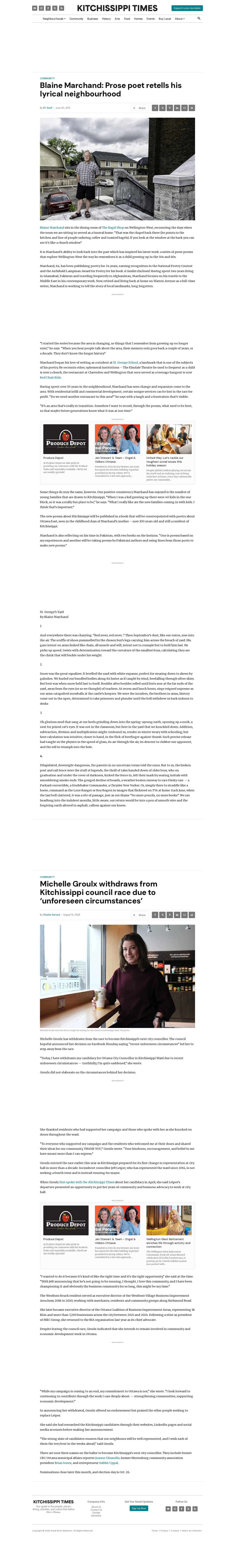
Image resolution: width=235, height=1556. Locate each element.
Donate (96, 1512)
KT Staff (47, 108)
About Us (96, 1506)
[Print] (192, 108)
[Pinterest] (170, 108)
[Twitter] (54, 8)
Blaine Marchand (52, 227)
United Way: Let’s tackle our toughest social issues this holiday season (165, 461)
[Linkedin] (177, 108)
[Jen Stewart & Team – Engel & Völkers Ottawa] (117, 439)
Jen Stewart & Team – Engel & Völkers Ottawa (115, 459)
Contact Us (96, 1510)
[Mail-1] (34, 8)
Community (47, 78)
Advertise (96, 1515)
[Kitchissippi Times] (117, 8)
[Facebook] (48, 8)
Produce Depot (53, 458)
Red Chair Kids (50, 377)
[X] (162, 108)
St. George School (125, 362)
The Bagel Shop (113, 227)
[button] (199, 18)
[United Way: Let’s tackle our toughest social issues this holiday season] (169, 439)
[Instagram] (41, 8)
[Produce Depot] (66, 439)
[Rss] (61, 8)
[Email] (184, 108)
